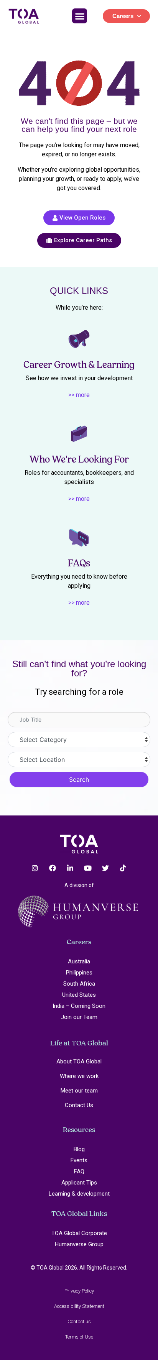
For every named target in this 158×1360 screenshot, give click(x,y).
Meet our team (79, 1090)
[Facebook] (52, 868)
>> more (79, 395)
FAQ (79, 1171)
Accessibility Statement (79, 1306)
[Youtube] (88, 868)
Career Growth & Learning (79, 365)
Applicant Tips (79, 1182)
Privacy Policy (79, 1291)
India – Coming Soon (79, 1005)
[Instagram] (35, 868)
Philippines (79, 972)
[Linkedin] (70, 868)
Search (79, 779)
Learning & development (79, 1193)
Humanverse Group (79, 1244)
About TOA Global (79, 1061)
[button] (79, 15)
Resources (79, 1129)
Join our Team (79, 1017)
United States (79, 994)
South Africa (79, 983)
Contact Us (79, 1105)
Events (79, 1160)
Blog (79, 1149)
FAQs (79, 563)
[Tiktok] (123, 868)
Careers (122, 16)
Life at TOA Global (79, 1042)
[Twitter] (105, 868)
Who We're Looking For (79, 459)
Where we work (79, 1076)
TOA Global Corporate (79, 1233)
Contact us (79, 1321)
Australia (79, 961)
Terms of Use (79, 1337)
